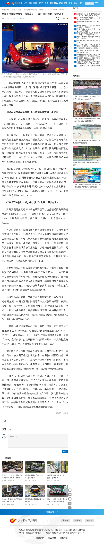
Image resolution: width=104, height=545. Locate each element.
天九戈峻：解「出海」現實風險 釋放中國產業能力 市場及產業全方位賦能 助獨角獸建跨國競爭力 (88, 45)
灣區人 (40, 3)
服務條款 (64, 538)
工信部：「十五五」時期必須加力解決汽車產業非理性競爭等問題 (12, 476)
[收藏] (70, 490)
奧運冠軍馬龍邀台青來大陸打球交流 (88, 22)
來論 (19, 10)
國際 (51, 3)
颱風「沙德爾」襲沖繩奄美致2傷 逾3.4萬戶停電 (88, 37)
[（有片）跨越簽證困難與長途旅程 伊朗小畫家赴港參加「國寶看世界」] (87, 109)
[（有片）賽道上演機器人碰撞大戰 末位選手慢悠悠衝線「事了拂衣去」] (87, 87)
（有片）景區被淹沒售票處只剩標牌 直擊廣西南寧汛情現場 (86, 142)
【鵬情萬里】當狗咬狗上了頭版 (87, 48)
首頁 (25, 3)
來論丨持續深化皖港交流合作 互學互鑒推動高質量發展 (57, 500)
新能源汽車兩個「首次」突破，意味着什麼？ (34, 476)
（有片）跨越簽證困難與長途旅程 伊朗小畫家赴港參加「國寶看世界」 (86, 120)
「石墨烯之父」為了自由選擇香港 (88, 66)
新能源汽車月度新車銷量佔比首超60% (34, 500)
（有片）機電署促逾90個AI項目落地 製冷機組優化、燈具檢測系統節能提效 (87, 185)
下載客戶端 (89, 3)
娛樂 (75, 3)
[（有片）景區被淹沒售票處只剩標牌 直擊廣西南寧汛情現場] (87, 131)
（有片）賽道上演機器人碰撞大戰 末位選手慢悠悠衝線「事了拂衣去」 (86, 98)
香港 (30, 3)
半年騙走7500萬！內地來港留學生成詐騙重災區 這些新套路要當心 (88, 55)
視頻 (61, 3)
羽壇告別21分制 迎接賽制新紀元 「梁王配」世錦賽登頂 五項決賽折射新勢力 (88, 15)
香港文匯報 (6, 10)
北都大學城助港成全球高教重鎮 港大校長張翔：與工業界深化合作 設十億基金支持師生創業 (88, 63)
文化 (70, 3)
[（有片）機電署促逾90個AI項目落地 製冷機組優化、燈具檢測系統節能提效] (87, 175)
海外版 (89, 520)
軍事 (65, 3)
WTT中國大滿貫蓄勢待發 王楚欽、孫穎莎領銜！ (88, 18)
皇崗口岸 (18, 3)
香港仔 (77, 520)
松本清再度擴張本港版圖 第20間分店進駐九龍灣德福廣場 (88, 59)
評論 (56, 3)
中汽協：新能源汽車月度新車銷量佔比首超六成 (12, 500)
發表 (64, 451)
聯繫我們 (40, 538)
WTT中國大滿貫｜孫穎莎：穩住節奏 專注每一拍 (88, 51)
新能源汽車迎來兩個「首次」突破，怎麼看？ (57, 476)
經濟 (46, 3)
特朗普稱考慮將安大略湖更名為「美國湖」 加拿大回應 (88, 34)
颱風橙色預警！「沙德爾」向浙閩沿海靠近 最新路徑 (88, 26)
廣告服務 (52, 538)
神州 (35, 3)
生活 (80, 3)
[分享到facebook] (70, 499)
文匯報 (65, 520)
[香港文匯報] (8, 3)
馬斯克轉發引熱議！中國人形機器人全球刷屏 (86, 164)
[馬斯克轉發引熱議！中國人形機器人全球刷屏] (87, 153)
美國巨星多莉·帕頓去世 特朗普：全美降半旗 (88, 30)
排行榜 (75, 8)
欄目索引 (50, 512)
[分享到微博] (70, 503)
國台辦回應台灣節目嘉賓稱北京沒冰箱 (88, 41)
